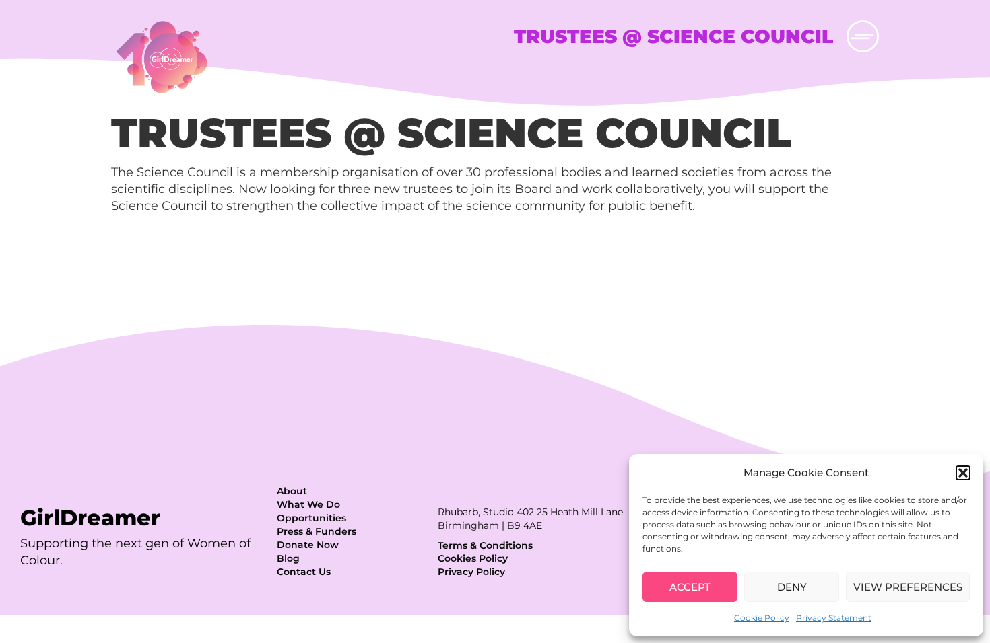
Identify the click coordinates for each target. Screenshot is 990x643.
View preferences (907, 586)
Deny (792, 586)
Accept (690, 586)
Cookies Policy (473, 558)
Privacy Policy (471, 572)
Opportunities (311, 518)
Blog (288, 558)
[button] (963, 473)
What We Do (308, 504)
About (292, 491)
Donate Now (308, 545)
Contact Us (304, 572)
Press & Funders (316, 531)
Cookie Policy (761, 618)
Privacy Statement (833, 618)
